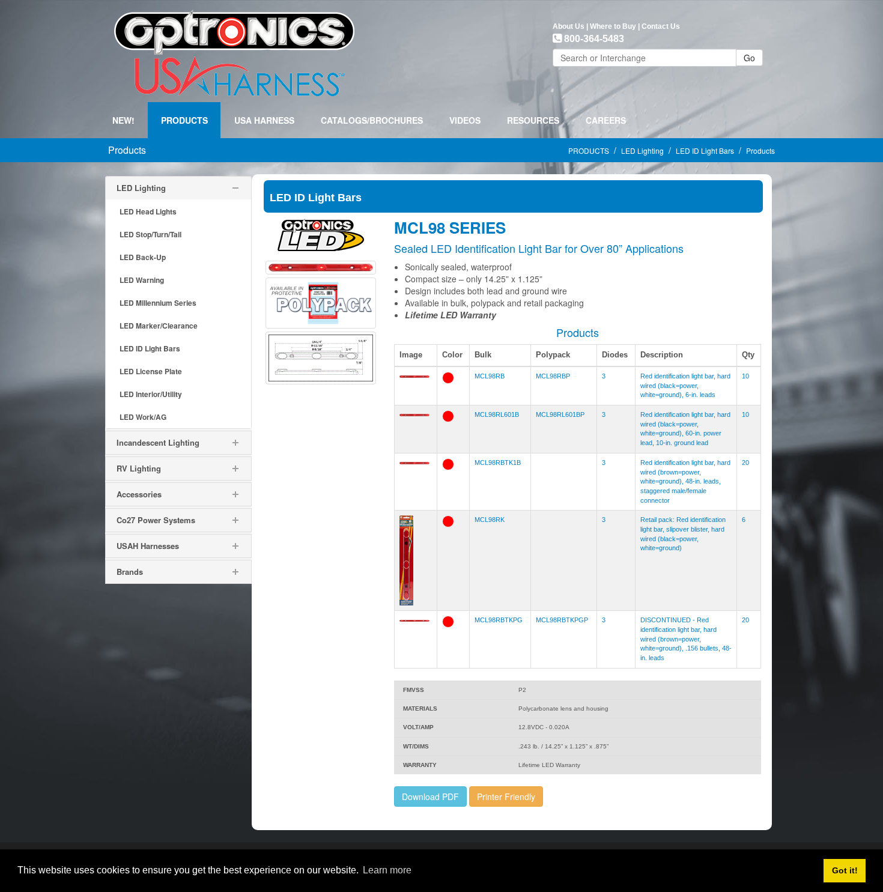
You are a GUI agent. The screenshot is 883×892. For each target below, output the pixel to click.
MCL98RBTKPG (499, 619)
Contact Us (661, 26)
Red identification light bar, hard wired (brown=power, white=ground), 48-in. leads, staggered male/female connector (685, 481)
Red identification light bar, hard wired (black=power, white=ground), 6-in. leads (685, 385)
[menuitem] (184, 120)
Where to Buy (613, 26)
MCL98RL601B (497, 414)
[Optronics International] (234, 50)
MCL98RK (490, 519)
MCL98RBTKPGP (562, 619)
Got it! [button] (845, 870)
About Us (568, 26)
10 (745, 376)
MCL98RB (490, 376)
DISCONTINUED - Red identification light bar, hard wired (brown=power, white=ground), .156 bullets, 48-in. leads (686, 638)
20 (745, 462)
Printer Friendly (506, 796)
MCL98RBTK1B (498, 462)
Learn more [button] (387, 870)
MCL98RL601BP (560, 414)
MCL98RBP (553, 376)
